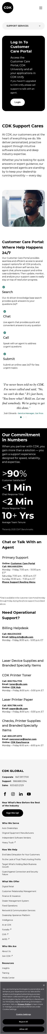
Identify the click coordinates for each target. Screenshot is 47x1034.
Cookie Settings (23, 1014)
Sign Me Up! (12, 813)
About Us (6, 951)
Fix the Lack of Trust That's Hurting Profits (21, 859)
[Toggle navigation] (41, 8)
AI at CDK (6, 925)
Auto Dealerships (10, 828)
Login (18, 102)
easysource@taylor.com (23, 739)
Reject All (23, 1022)
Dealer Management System (15, 901)
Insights (5, 968)
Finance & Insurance (11, 896)
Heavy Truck (7, 842)
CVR (4, 934)
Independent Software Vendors (16, 838)
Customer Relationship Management (19, 891)
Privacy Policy (24, 1004)
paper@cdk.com (18, 708)
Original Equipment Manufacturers (18, 833)
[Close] (44, 985)
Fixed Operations (9, 906)
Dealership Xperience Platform (16, 915)
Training (5, 973)
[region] (23, 1008)
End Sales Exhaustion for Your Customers (21, 854)
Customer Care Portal (23, 563)
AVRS (4, 939)
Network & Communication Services (18, 910)
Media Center (8, 978)
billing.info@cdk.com (21, 637)
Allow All (23, 1029)
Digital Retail (8, 886)
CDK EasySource (20, 742)
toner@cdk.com (18, 684)
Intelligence (7, 920)
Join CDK (6, 956)
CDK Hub (16, 687)
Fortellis (5, 930)
